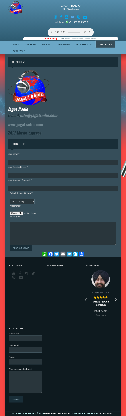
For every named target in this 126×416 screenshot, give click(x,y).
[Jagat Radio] (15, 8)
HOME (16, 44)
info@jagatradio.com (38, 115)
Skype (14, 277)
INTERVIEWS (64, 44)
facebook (20, 273)
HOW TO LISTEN (84, 44)
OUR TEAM (30, 44)
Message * (15, 216)
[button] (115, 300)
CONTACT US (105, 44)
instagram (26, 273)
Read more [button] (101, 315)
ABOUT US (18, 51)
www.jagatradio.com (25, 124)
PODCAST (47, 44)
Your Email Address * (18, 167)
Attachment (15, 206)
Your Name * (14, 154)
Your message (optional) (20, 369)
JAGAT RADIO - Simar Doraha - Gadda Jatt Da (77, 39)
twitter (33, 273)
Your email (14, 345)
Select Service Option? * (21, 193)
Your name (14, 333)
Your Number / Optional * (20, 180)
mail (21, 277)
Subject (12, 357)
